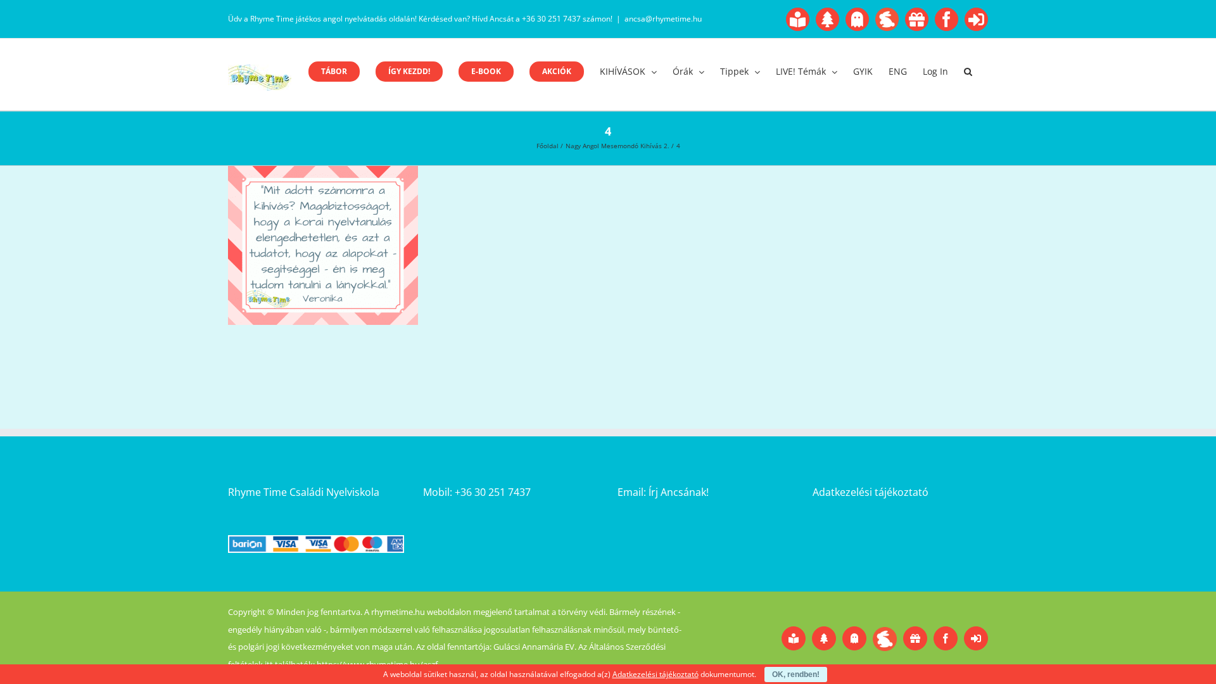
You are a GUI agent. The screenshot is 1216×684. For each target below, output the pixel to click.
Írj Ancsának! (679, 492)
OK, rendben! (796, 674)
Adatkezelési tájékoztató (870, 492)
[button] (968, 71)
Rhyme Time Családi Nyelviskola (303, 492)
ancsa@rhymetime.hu (663, 18)
